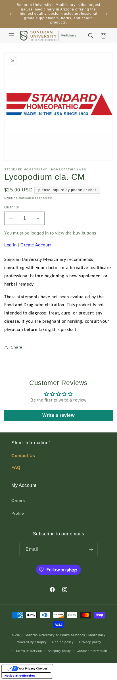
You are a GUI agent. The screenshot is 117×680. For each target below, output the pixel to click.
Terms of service (29, 650)
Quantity (11, 207)
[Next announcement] (106, 14)
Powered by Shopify (31, 642)
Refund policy (63, 642)
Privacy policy (90, 642)
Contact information (92, 650)
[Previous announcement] (10, 14)
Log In (10, 244)
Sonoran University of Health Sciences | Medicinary (65, 635)
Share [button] (16, 347)
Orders (18, 500)
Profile (17, 513)
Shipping (11, 197)
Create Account (35, 244)
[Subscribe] (91, 549)
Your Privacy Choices (33, 668)
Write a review (58, 415)
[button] (11, 35)
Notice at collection (20, 675)
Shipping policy (59, 650)
